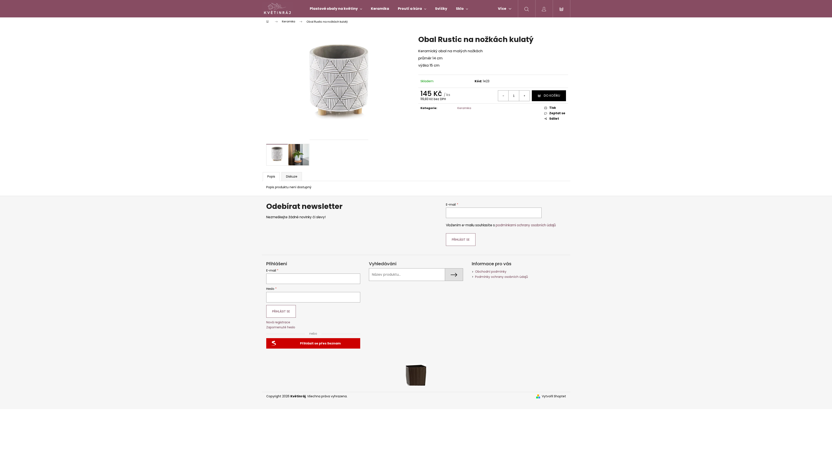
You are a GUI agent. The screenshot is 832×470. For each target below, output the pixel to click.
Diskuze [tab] (291, 176)
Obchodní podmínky (490, 271)
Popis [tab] (271, 176)
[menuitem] (336, 8)
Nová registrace (278, 322)
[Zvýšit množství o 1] (524, 96)
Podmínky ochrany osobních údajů (501, 277)
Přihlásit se (461, 239)
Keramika (464, 108)
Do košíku (552, 95)
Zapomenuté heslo (280, 327)
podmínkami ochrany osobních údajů (526, 225)
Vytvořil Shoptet (554, 396)
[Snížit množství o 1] (503, 96)
